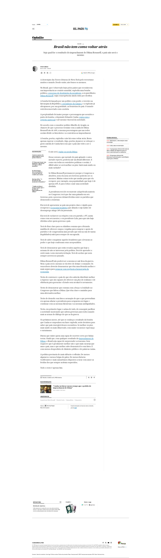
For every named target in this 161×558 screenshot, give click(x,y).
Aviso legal (48, 554)
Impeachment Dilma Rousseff (47, 400)
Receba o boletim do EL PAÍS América (52, 377)
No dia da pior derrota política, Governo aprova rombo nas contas (37, 172)
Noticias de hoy (101, 554)
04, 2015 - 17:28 (45, 68)
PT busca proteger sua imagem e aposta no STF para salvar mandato (39, 164)
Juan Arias (44, 67)
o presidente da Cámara (71, 104)
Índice (96, 554)
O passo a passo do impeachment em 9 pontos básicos (38, 156)
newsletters (37, 502)
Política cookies (54, 554)
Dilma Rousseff (46, 96)
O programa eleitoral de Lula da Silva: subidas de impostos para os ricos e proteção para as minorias (118, 150)
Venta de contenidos (41, 554)
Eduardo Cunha (60, 400)
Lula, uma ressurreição (117, 145)
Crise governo (78, 400)
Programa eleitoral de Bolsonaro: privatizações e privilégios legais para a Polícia (118, 157)
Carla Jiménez (56, 390)
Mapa (69, 554)
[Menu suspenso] (33, 28)
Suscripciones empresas (86, 554)
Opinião (38, 37)
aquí (75, 407)
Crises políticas (69, 400)
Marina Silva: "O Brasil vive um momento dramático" (39, 181)
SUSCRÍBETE (116, 24)
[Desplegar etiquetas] (94, 400)
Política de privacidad (63, 554)
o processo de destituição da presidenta (64, 93)
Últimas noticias (112, 137)
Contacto (34, 554)
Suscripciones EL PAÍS (76, 554)
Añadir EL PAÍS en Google (89, 72)
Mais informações (44, 407)
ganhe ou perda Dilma (67, 152)
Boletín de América (39, 506)
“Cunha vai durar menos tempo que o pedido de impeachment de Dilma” (38, 189)
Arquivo (68, 502)
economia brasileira (59, 208)
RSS (93, 554)
